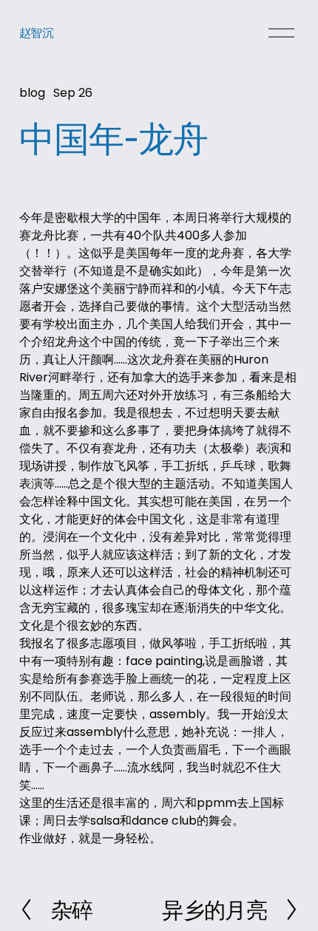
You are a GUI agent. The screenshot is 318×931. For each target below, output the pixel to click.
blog (32, 92)
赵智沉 (36, 32)
